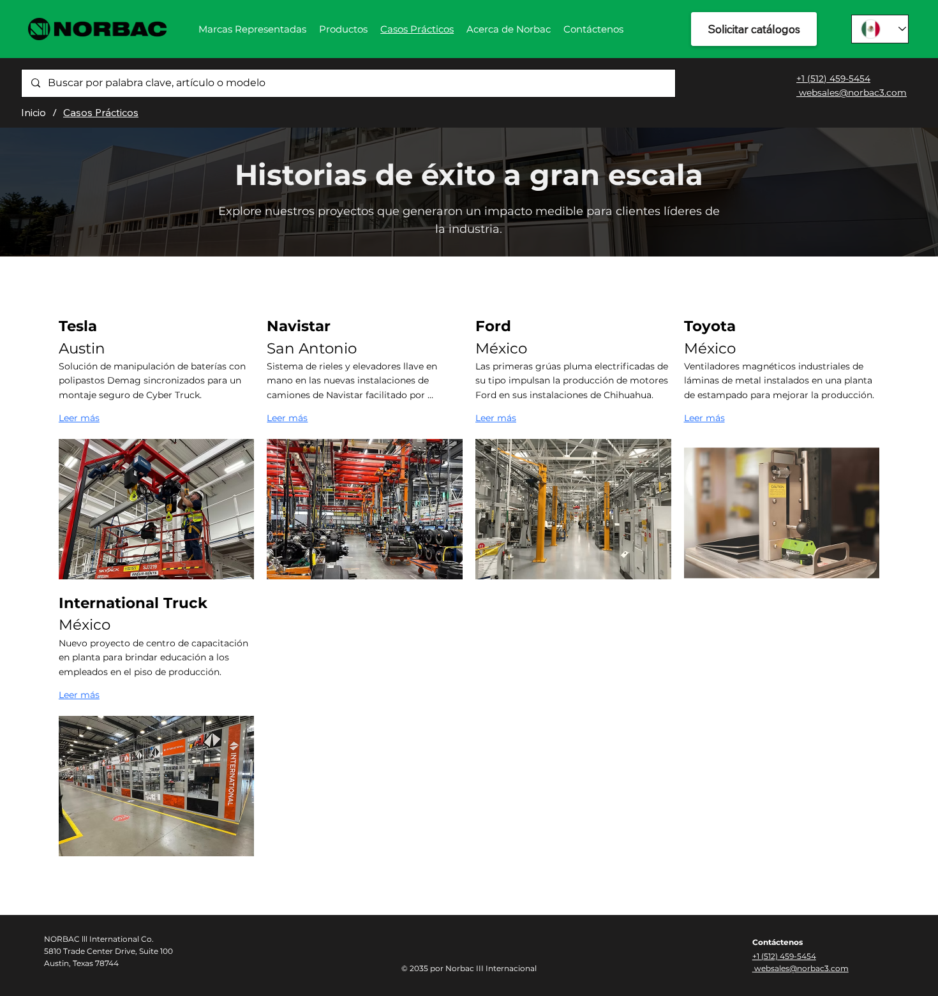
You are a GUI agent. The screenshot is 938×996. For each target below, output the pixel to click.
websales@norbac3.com (851, 92)
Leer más (79, 418)
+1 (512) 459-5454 (833, 78)
